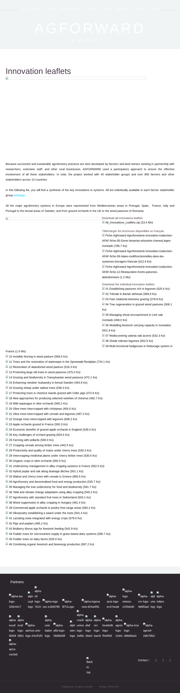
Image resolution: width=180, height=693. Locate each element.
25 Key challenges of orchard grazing (39, 434)
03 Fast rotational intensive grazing (134, 299)
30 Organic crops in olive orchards (37, 460)
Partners (17, 582)
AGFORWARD (90, 28)
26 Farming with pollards (31, 440)
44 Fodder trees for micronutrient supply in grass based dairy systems (60, 533)
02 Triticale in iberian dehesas (131, 293)
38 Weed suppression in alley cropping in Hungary (47, 502)
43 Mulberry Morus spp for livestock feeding (43, 528)
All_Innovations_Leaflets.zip (129, 222)
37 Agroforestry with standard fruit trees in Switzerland (50, 497)
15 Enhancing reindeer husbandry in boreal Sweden (48, 382)
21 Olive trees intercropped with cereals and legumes (49, 413)
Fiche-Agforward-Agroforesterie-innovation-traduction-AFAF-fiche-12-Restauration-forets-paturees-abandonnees (137, 272)
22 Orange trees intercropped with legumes (43, 419)
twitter (167, 661)
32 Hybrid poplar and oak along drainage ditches (46, 471)
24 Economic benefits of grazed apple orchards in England (52, 429)
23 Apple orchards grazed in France (38, 424)
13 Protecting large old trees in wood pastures (44, 372)
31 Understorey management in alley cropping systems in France (56, 466)
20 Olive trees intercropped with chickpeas (42, 408)
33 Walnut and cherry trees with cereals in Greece (47, 476)
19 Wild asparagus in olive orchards (38, 403)
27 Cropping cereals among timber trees (41, 445)
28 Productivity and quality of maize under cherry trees (50, 450)
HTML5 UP (113, 687)
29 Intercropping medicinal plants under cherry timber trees (53, 455)
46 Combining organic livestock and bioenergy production (51, 544)
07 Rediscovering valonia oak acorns (135, 335)
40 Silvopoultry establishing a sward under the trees (48, 513)
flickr (160, 661)
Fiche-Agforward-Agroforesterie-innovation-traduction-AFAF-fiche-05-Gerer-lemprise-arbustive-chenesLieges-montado (137, 240)
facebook (152, 661)
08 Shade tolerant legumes (129, 340)
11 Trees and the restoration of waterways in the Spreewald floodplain (59, 361)
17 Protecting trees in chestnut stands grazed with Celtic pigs (54, 393)
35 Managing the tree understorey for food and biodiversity (52, 486)
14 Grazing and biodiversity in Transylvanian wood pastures (53, 377)
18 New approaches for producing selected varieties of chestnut (56, 398)
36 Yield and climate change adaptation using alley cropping (53, 492)
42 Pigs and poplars (28, 523)
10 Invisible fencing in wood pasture (38, 356)
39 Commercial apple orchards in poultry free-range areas (52, 507)
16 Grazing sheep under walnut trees (39, 387)
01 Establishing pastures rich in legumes (137, 288)
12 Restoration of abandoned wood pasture (43, 366)
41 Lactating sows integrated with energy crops (45, 518)
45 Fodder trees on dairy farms (35, 539)
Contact (143, 660)
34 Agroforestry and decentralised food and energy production (54, 481)
